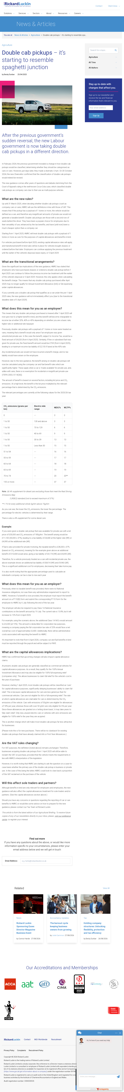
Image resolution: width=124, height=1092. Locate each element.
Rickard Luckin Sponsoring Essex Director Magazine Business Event (25, 928)
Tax (85, 918)
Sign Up (96, 115)
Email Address (11, 861)
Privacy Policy (9, 1050)
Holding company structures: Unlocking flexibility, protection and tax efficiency (94, 928)
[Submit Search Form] (116, 50)
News (18, 918)
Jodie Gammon (58, 935)
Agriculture (35, 35)
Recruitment (56, 1039)
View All (106, 888)
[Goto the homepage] (17, 4)
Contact (99, 6)
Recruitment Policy (36, 1050)
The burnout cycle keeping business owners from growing (60, 926)
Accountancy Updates (59, 918)
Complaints (21, 1050)
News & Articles (21, 35)
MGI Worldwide (40, 1039)
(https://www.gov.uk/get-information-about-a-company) (25, 1071)
